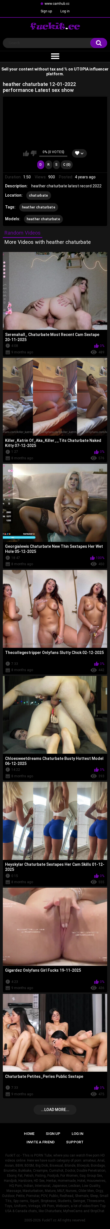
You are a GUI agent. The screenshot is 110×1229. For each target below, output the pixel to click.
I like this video (26, 153)
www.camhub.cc (57, 4)
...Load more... (55, 1109)
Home (29, 1134)
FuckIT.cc (49, 1220)
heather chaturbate (38, 207)
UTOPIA (81, 69)
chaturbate (38, 195)
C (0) (67, 165)
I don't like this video (33, 153)
